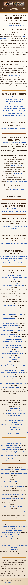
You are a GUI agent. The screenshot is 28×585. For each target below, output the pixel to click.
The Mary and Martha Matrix (14, 420)
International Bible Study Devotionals (14, 115)
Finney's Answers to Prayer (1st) (13, 310)
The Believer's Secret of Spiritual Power (13, 507)
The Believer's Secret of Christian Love (13, 482)
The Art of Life (14, 549)
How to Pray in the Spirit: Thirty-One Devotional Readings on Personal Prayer (14, 277)
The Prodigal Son (15, 415)
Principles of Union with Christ (9, 334)
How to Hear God (15, 429)
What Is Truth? (14, 97)
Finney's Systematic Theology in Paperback (13, 383)
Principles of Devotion (9, 321)
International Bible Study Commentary (14, 142)
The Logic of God (14, 104)
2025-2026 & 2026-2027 (14, 26)
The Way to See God (15, 427)
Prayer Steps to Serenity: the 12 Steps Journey (14, 256)
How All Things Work (15, 422)
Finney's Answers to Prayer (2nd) (13, 314)
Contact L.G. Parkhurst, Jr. (7, 582)
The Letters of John (16, 165)
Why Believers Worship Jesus (14, 113)
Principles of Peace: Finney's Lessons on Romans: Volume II (14, 359)
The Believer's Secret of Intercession (13, 494)
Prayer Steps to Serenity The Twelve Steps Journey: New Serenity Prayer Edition (14, 454)
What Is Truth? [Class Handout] (14, 99)
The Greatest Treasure (14, 418)
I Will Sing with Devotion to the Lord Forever (14, 211)
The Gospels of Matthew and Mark (17, 181)
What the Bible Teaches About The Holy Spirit (14, 111)
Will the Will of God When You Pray (14, 413)
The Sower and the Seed (15, 411)
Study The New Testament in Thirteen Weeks (14, 243)
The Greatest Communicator (14, 101)
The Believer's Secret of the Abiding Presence (14, 469)
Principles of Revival (9, 376)
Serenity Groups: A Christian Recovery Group (14, 258)
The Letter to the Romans (16, 189)
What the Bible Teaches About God (14, 106)
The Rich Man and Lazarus (14, 408)
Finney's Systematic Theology (11, 387)
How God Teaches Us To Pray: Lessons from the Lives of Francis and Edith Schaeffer (14, 537)
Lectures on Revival (11, 379)
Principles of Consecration (10, 318)
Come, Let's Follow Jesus (14, 209)
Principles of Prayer (10, 305)
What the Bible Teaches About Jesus (14, 108)
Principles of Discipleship (9, 323)
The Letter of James (17, 173)
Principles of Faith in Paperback (9, 328)
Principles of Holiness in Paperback (13, 330)
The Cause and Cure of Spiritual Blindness (14, 425)
